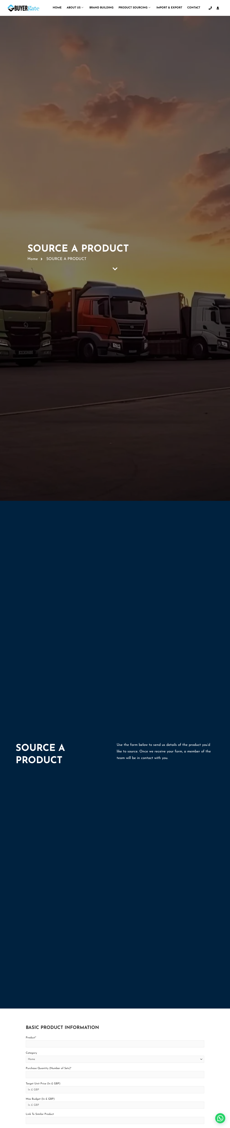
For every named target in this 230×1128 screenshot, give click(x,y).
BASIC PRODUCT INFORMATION (62, 1028)
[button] (220, 1118)
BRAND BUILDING (101, 7)
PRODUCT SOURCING (133, 7)
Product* (31, 1037)
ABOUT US (73, 7)
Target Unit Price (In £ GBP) (43, 1083)
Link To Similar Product (40, 1114)
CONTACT (193, 7)
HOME (57, 7)
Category (31, 1053)
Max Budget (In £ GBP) (40, 1099)
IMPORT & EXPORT (169, 7)
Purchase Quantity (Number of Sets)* (48, 1068)
